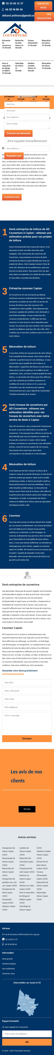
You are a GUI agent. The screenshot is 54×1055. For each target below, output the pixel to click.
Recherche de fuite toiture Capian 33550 (42, 865)
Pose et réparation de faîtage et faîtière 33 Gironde (6, 68)
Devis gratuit (7, 959)
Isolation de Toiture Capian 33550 (25, 851)
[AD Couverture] (15, 29)
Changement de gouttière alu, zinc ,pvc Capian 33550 (9, 882)
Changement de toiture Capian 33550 (8, 851)
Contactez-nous (43, 6)
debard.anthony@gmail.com (19, 15)
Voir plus (27, 809)
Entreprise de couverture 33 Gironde (6, 44)
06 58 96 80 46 (14, 9)
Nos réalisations (8, 969)
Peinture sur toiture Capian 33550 (25, 879)
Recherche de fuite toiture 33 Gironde (19, 44)
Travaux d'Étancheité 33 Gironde (33, 43)
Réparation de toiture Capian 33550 (42, 885)
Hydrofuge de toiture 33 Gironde (19, 67)
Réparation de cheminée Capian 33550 (26, 861)
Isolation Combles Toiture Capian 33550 (44, 854)
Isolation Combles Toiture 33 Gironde (32, 67)
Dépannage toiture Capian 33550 (42, 896)
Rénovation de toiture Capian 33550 (8, 872)
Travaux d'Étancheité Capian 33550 (42, 875)
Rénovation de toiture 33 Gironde (46, 65)
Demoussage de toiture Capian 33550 (8, 861)
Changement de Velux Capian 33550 (8, 892)
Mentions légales (9, 964)
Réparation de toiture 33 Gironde (46, 43)
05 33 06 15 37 (14, 3)
